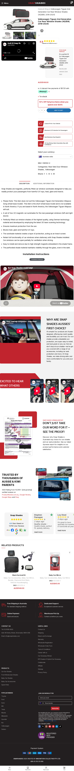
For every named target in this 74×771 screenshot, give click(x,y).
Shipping (41, 633)
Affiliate (40, 666)
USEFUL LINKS (43, 626)
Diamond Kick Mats (21, 580)
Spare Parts (5, 685)
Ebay (17, 497)
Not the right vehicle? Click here (63, 71)
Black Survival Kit (19, 575)
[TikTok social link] (60, 726)
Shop (47, 9)
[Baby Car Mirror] (55, 561)
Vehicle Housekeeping (19, 582)
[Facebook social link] (44, 174)
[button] (39, 19)
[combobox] (41, 703)
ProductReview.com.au (10, 495)
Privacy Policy (42, 672)
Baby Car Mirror (28, 578)
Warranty (41, 639)
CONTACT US (6, 626)
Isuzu (3, 703)
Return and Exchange (45, 636)
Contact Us (41, 629)
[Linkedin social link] (51, 174)
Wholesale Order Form (45, 646)
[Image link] (37, 753)
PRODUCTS (5, 668)
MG (2, 706)
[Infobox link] (18, 605)
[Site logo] (37, 3)
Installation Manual (37, 259)
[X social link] (46, 174)
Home (40, 9)
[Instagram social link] (46, 726)
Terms (54, 721)
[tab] (24, 183)
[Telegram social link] (54, 174)
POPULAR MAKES (7, 693)
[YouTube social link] (49, 726)
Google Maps (7, 497)
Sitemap (40, 669)
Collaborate (41, 662)
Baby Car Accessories (12, 578)
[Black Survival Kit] (19, 561)
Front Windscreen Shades (9, 675)
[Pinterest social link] (49, 174)
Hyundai (4, 719)
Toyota (3, 696)
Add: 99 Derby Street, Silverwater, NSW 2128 (15, 633)
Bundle (10, 580)
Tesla (3, 709)
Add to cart (58, 110)
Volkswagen (50, 170)
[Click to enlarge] (5, 27)
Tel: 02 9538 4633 (7, 629)
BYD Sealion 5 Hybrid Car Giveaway (49, 659)
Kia (2, 722)
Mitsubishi (4, 716)
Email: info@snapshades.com (10, 636)
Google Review (25, 495)
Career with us (42, 652)
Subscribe (55, 708)
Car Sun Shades (6, 671)
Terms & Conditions (44, 649)
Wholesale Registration (45, 642)
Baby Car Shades (7, 678)
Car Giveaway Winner (45, 656)
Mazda (3, 712)
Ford (2, 699)
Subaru (3, 729)
